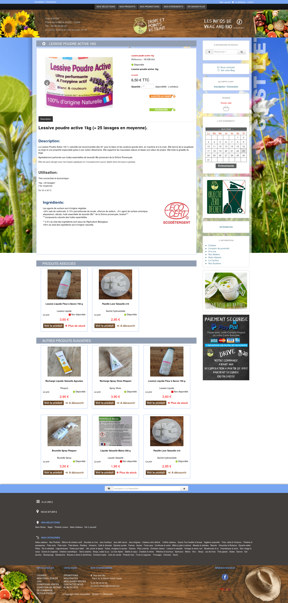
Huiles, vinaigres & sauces (116, 548)
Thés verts (52, 545)
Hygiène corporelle (212, 542)
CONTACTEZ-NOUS (73, 584)
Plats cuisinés (143, 548)
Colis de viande (115, 554)
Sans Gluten (41, 527)
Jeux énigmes (135, 542)
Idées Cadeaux (77, 527)
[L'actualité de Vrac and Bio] (223, 23)
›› (233, 129)
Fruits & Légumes (144, 554)
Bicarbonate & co (212, 548)
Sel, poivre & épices (95, 548)
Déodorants (60, 554)
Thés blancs (74, 545)
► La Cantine (212, 260)
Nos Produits (127, 6)
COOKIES (41, 575)
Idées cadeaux (42, 542)
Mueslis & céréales (201, 545)
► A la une (210, 251)
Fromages (158, 554)
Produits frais (129, 554)
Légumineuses (62, 548)
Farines (132, 545)
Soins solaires (85, 551)
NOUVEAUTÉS (71, 578)
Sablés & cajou (132, 551)
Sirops (201, 551)
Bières (188, 551)
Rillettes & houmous (165, 551)
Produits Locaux (62, 527)
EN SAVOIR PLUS (196, 6)
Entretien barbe (100, 554)
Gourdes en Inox (91, 542)
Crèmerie (167, 554)
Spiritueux (179, 551)
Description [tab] (45, 118)
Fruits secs (149, 545)
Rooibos (84, 545)
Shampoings (49, 554)
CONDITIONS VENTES (48, 584)
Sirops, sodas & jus (101, 551)
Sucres (139, 545)
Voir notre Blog (227, 70)
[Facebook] (225, 576)
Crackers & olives (147, 551)
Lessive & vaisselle (175, 548)
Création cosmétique (69, 551)
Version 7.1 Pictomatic (102, 594)
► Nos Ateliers (212, 254)
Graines (133, 548)
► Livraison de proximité (217, 248)
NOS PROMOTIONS (149, 6)
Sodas (232, 551)
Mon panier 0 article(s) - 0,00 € (237, 2)
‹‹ (220, 129)
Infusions (93, 545)
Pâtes (38, 548)
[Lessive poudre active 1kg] (78, 82)
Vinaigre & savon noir (194, 548)
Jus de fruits (211, 551)
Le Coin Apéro (117, 551)
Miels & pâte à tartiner (182, 545)
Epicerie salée (245, 545)
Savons (240, 551)
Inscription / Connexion (45, 1)
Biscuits (214, 545)
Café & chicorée (105, 545)
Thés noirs (62, 545)
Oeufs (176, 554)
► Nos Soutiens (213, 263)
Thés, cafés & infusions (232, 542)
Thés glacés (223, 551)
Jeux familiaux (106, 542)
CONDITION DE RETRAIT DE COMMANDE (49, 589)
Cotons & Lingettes (50, 551)
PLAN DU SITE (71, 587)
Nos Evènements (173, 6)
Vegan (51, 527)
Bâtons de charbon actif (72, 542)
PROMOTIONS (71, 575)
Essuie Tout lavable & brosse (190, 542)
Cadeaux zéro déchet (152, 542)
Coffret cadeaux (170, 542)
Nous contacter (227, 67)
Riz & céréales (48, 548)
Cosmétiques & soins (229, 548)
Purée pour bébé (78, 548)
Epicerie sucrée (121, 545)
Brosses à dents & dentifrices (80, 554)
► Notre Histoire (213, 257)
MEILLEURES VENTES (75, 581)
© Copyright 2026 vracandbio (76, 594)
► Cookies (210, 245)
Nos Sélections (105, 6)
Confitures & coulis (163, 545)
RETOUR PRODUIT (46, 593)
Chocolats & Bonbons (228, 545)
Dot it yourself (91, 527)
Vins (195, 551)
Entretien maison (158, 548)
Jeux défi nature (121, 542)
